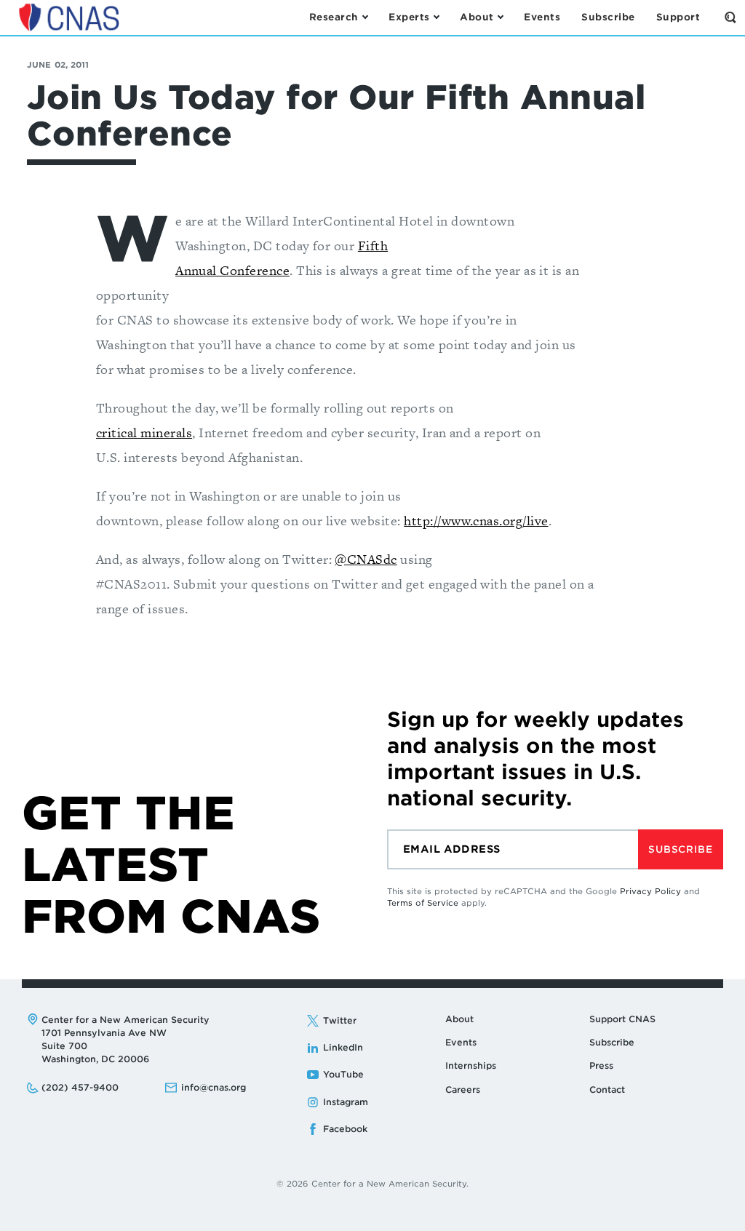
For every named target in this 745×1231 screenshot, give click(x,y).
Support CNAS (622, 1018)
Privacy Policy (650, 891)
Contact (607, 1089)
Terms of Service (422, 903)
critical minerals (144, 432)
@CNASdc (366, 559)
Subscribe (680, 849)
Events (461, 1042)
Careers (462, 1089)
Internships (470, 1065)
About (459, 1018)
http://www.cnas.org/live (476, 520)
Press (601, 1065)
